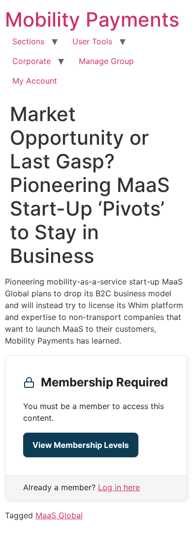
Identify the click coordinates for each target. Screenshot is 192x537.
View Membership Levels (80, 445)
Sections (28, 41)
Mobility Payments (92, 19)
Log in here (119, 487)
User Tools (92, 41)
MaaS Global (59, 515)
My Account (34, 81)
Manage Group (106, 61)
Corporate (31, 61)
